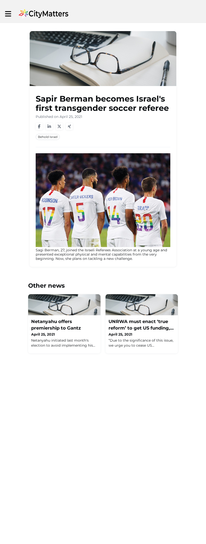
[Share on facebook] (39, 126)
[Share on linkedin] (49, 126)
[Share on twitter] (59, 126)
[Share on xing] (69, 126)
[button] (8, 14)
